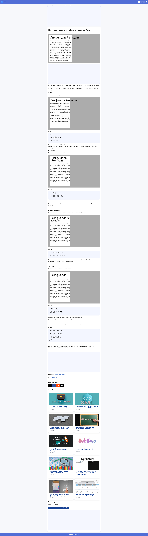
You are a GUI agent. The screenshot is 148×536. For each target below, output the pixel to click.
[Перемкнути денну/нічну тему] (144, 2)
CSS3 (53, 377)
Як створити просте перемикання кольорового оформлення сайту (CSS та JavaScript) (86, 473)
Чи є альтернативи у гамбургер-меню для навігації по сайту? (85, 495)
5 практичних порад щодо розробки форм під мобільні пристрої (60, 495)
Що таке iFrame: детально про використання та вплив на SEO (85, 427)
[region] (74, 16)
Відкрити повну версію (74, 534)
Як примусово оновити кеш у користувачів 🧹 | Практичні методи (60, 407)
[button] (50, 385)
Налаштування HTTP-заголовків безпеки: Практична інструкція (59, 427)
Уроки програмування (55, 5)
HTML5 (57, 377)
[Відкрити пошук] (146, 2)
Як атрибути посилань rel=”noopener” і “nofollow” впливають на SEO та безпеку (61, 449)
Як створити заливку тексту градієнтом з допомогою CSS (84, 448)
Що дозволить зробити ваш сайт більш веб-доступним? (59, 472)
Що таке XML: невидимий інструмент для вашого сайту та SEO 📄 (87, 407)
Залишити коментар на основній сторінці (58, 507)
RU (141, 1)
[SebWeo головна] (2, 1)
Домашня (49, 5)
